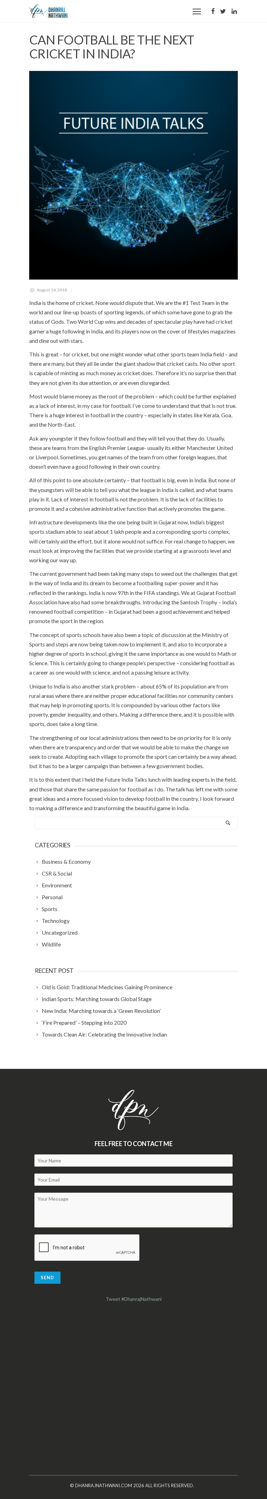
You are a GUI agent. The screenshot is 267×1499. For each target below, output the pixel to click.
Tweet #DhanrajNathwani (134, 1299)
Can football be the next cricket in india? (111, 46)
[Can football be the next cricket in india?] (133, 175)
